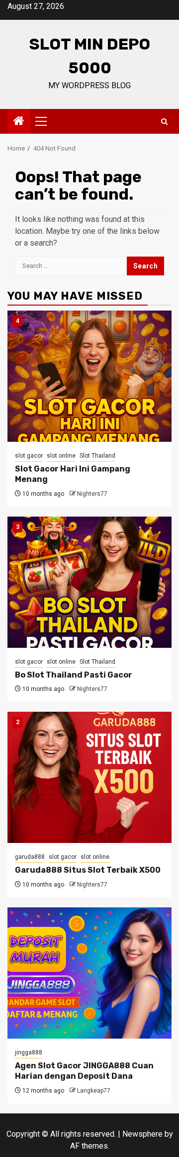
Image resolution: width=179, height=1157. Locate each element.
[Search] (164, 121)
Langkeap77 (93, 1090)
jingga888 (28, 1052)
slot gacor (29, 455)
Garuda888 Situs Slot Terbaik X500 (88, 870)
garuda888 (30, 856)
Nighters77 (92, 493)
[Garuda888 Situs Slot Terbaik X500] (89, 777)
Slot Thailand (97, 455)
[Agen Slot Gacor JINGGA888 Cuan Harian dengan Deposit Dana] (89, 973)
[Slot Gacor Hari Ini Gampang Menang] (89, 376)
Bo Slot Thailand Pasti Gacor (73, 675)
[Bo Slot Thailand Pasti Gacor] (89, 582)
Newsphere (142, 1134)
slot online (61, 455)
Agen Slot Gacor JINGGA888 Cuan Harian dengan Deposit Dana (84, 1071)
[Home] (18, 122)
